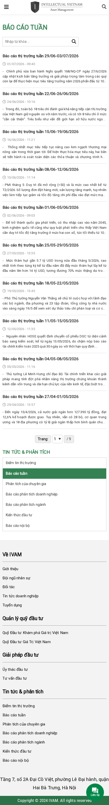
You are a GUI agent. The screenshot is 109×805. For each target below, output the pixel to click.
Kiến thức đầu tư (19, 515)
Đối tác (9, 587)
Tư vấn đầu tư (15, 678)
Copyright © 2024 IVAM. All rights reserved (54, 800)
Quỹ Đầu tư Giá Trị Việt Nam (27, 642)
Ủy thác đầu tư (15, 669)
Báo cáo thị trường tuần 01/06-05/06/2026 (41, 207)
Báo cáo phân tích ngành (26, 505)
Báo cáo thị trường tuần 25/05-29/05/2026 (41, 245)
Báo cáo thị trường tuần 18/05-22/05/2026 (41, 283)
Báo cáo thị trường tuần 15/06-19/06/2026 (41, 131)
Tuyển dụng (12, 605)
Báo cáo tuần (16, 473)
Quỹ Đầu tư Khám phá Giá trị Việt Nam (35, 632)
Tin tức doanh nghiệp (21, 596)
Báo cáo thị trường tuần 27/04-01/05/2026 (41, 396)
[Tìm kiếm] (74, 42)
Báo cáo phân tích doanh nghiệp (32, 494)
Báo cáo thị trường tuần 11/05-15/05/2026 (41, 321)
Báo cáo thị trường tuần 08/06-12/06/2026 (41, 169)
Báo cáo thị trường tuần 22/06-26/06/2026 (41, 93)
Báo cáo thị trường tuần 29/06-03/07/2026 (41, 56)
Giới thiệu (10, 569)
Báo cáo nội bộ (18, 526)
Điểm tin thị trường (21, 463)
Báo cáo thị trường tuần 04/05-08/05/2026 (41, 359)
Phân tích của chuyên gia (26, 484)
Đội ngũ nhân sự (16, 578)
